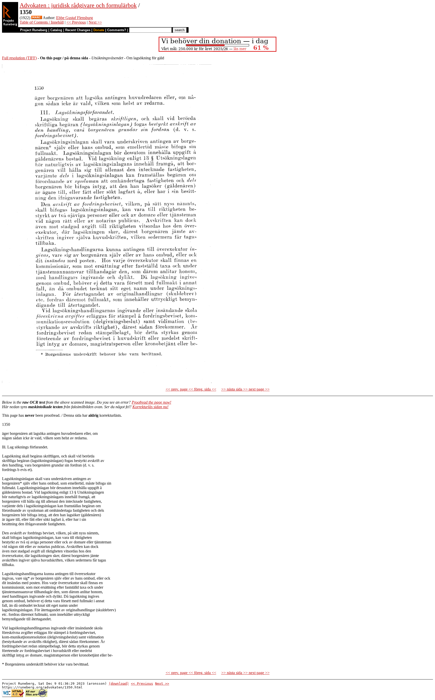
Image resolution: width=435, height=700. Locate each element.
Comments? (116, 30)
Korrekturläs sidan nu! (150, 407)
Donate (98, 30)
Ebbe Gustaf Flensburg (74, 18)
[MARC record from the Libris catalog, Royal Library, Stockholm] (36, 18)
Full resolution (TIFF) (19, 58)
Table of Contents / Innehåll (42, 22)
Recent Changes (77, 30)
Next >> (95, 22)
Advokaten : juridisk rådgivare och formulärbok (78, 5)
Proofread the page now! (151, 402)
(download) (119, 683)
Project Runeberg (33, 30)
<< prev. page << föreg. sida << (191, 389)
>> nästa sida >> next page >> (245, 389)
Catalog (56, 30)
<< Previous (76, 22)
